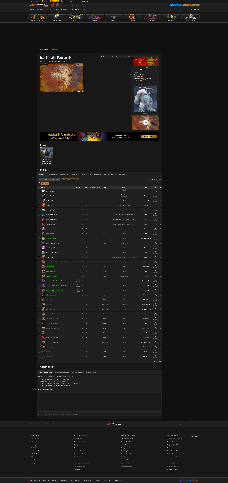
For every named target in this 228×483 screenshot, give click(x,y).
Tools (48, 424)
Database (40, 9)
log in (53, 414)
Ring (146, 233)
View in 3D (126, 57)
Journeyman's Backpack (52, 243)
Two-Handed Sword (146, 342)
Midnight (34, 463)
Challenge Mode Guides (81, 463)
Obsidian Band (50, 233)
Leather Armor (145, 266)
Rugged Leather (50, 224)
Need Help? (37, 480)
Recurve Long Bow (51, 323)
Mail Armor (146, 314)
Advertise (63, 480)
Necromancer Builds (173, 457)
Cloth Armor (146, 299)
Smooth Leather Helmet (53, 337)
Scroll (145, 229)
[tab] (42, 174)
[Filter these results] (152, 180)
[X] (184, 480)
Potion (145, 214)
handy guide (64, 381)
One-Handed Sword (146, 309)
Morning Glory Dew (51, 210)
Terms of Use (118, 480)
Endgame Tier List (173, 445)
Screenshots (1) (145, 84)
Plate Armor (146, 295)
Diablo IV (86, 1)
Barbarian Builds (172, 451)
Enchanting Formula (146, 262)
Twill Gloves (49, 300)
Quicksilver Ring (50, 271)
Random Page (88, 480)
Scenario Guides (79, 460)
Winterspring (58, 61)
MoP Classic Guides (80, 436)
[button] (69, 76)
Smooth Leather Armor (52, 328)
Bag (146, 243)
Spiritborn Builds (172, 469)
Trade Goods (145, 200)
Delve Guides (35, 442)
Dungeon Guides (79, 445)
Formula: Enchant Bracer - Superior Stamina (58, 262)
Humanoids (54, 50)
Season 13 (170, 442)
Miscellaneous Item (146, 238)
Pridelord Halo (50, 266)
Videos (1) (145, 114)
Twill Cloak (49, 352)
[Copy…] (149, 180)
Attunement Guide (127, 439)
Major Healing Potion (52, 219)
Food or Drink (145, 205)
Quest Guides (78, 451)
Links (119, 57)
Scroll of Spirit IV (50, 248)
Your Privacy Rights (75, 480)
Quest (145, 191)
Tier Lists (34, 460)
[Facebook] (190, 480)
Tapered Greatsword (52, 342)
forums (60, 385)
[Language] (198, 9)
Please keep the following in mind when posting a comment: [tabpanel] (59, 395)
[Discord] (180, 480)
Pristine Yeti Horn (51, 196)
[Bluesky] (187, 480)
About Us (55, 480)
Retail (46, 1)
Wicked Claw (49, 200)
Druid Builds (171, 454)
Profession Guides (36, 451)
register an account (61, 414)
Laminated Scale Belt (52, 314)
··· (77, 1)
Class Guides (35, 439)
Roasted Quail (50, 205)
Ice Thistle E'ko (50, 191)
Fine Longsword (50, 309)
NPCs (48, 50)
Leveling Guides (36, 445)
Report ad (189, 419)
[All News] (31, 1)
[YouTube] (193, 480)
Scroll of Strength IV (51, 252)
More (196, 424)
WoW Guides (35, 436)
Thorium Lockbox (51, 238)
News (32, 9)
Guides (56, 9)
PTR (57, 5)
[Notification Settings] (192, 9)
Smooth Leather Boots (52, 333)
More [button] (84, 9)
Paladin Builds (171, 460)
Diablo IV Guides (172, 436)
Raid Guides (34, 454)
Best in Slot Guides (127, 442)
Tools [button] (48, 9)
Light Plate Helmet (51, 295)
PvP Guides (124, 457)
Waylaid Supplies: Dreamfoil (54, 281)
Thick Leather (50, 257)
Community (65, 9)
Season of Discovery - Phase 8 (48, 180)
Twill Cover (49, 356)
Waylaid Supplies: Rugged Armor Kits (56, 285)
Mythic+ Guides (36, 448)
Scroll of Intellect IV (51, 229)
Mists (72, 1)
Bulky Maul (49, 304)
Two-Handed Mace (146, 304)
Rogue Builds (171, 463)
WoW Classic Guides (128, 436)
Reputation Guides (80, 454)
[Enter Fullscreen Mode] (188, 9)
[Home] (39, 5)
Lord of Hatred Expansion (175, 439)
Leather (146, 224)
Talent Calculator (36, 457)
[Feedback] (195, 9)
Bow (146, 323)
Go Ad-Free (76, 9)
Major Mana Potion (51, 215)
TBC (64, 1)
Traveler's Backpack (51, 276)
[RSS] (196, 480)
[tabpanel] (99, 270)
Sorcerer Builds (172, 466)
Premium (97, 480)
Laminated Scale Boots (52, 318)
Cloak (145, 351)
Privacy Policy (107, 480)
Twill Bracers (49, 347)
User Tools (46, 480)
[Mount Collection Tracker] (99, 136)
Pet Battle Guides (80, 457)
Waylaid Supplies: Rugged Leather (55, 290)
